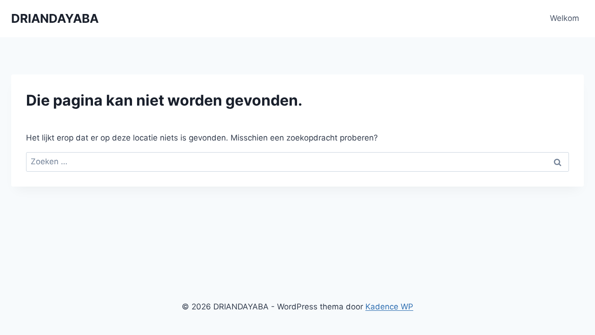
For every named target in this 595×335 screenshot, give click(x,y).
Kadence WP (389, 306)
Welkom (564, 18)
